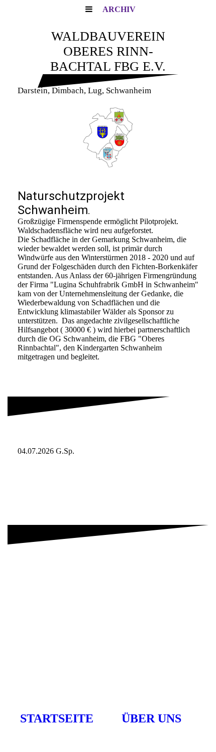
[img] (108, 137)
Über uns (151, 718)
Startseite (56, 718)
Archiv (119, 9)
